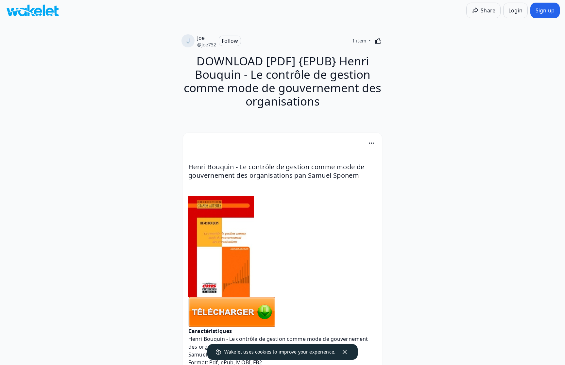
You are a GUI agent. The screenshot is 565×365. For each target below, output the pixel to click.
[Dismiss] (344, 352)
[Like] (378, 41)
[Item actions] (371, 143)
